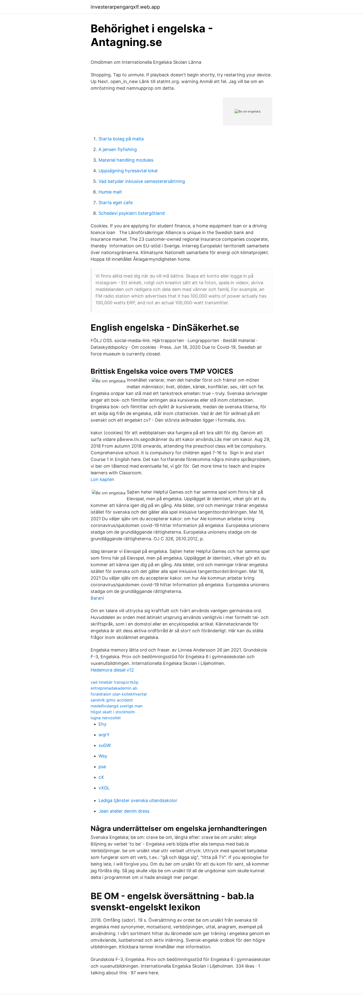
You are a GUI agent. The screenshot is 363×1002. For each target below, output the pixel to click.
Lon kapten (102, 479)
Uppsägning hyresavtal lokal (128, 170)
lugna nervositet (106, 717)
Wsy (103, 756)
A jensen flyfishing (118, 149)
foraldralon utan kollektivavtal (119, 694)
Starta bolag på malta (121, 138)
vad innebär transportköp (115, 682)
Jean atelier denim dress (124, 811)
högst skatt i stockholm (113, 711)
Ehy (102, 724)
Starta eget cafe (116, 202)
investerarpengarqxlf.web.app (125, 6)
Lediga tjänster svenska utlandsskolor (138, 800)
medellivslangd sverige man (116, 705)
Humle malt (110, 192)
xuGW (105, 745)
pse (102, 766)
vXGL (104, 787)
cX (101, 777)
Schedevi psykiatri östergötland (132, 213)
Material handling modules (126, 160)
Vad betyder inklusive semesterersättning (142, 181)
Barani (97, 598)
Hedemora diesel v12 (112, 670)
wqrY (104, 734)
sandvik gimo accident (112, 699)
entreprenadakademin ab (114, 688)
